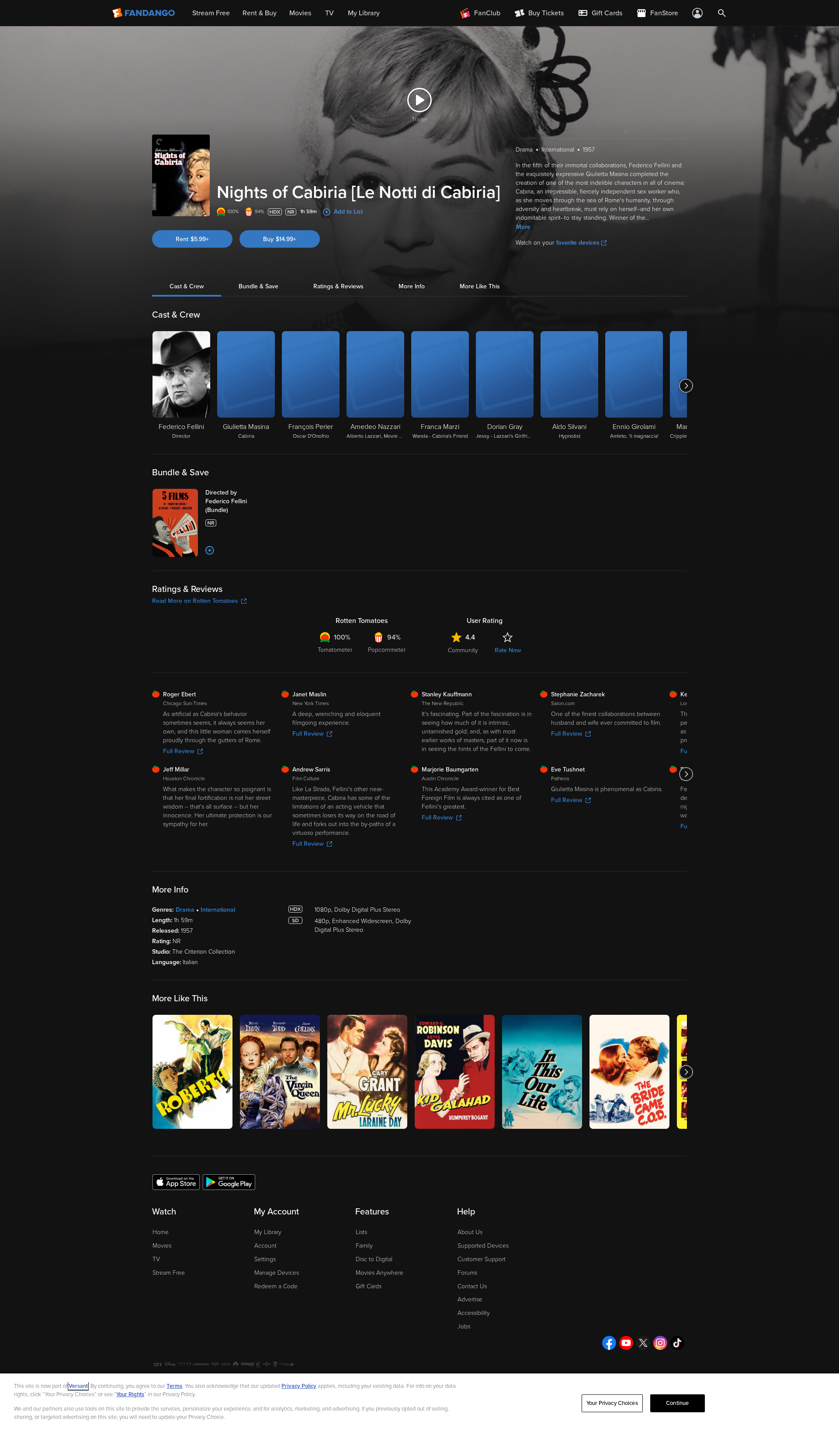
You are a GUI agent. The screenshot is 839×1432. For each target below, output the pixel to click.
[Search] (722, 13)
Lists (361, 1232)
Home (161, 1232)
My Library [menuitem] (364, 13)
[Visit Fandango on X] (643, 1342)
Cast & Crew (187, 286)
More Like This (480, 286)
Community (463, 650)
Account (265, 1245)
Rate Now (508, 650)
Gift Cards (368, 1286)
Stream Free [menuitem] (211, 13)
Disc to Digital (374, 1259)
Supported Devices (483, 1245)
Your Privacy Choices (612, 1403)
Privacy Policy (298, 1386)
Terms (174, 1386)
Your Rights (130, 1394)
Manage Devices (276, 1272)
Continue (677, 1403)
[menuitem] (600, 13)
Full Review (178, 751)
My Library (267, 1232)
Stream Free (169, 1272)
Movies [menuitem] (300, 13)
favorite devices (578, 242)
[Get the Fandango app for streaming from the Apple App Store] (176, 1182)
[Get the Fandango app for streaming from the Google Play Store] (229, 1182)
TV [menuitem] (329, 13)
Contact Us (472, 1286)
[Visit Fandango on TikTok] (677, 1342)
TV (156, 1259)
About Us (470, 1232)
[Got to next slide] (686, 386)
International (218, 909)
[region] (419, 1402)
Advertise (470, 1299)
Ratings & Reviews (338, 286)
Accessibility (474, 1313)
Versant (78, 1386)
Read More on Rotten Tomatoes (195, 601)
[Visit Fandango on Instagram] (660, 1342)
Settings (265, 1259)
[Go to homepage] (144, 13)
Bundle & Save (258, 286)
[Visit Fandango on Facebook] (609, 1342)
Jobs (464, 1326)
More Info (412, 286)
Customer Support (482, 1259)
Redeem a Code (276, 1286)
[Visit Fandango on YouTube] (626, 1342)
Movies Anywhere (379, 1272)
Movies (162, 1245)
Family (364, 1245)
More (523, 227)
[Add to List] (209, 550)
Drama (185, 909)
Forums (467, 1272)
